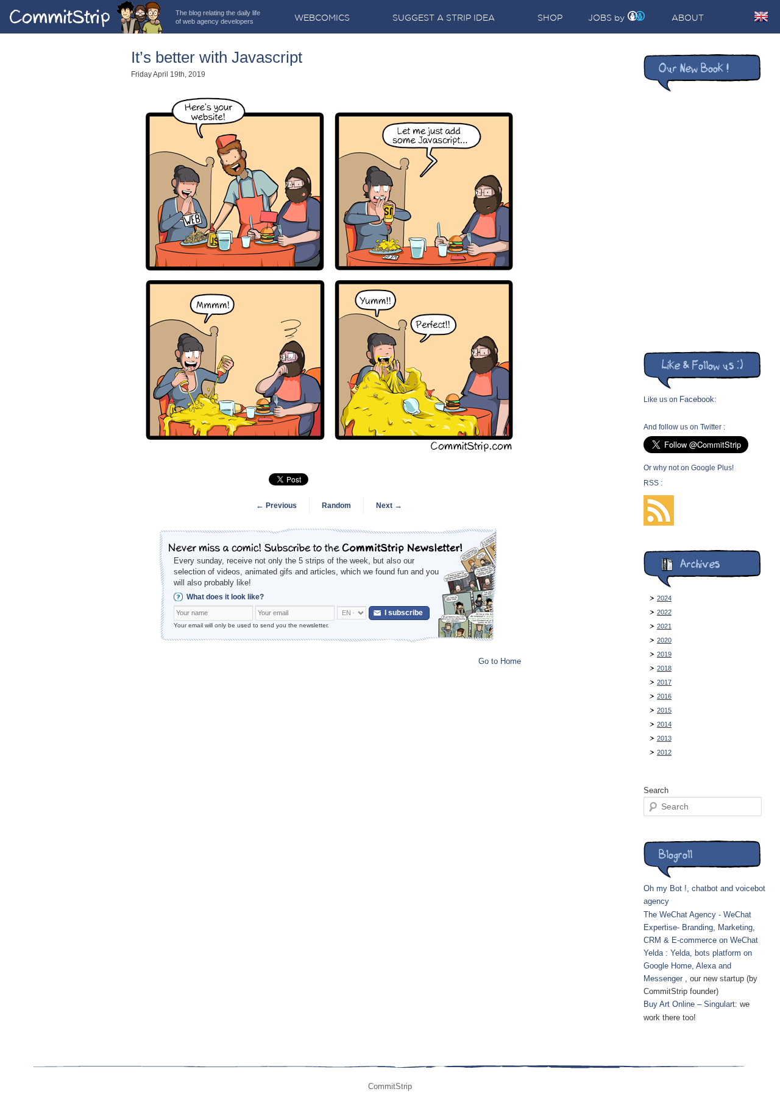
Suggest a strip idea (443, 18)
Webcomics (322, 18)
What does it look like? (225, 597)
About (688, 18)
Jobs (600, 18)
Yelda (653, 953)
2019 (664, 654)
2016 (664, 696)
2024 (664, 598)
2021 (664, 626)
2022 (664, 612)
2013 (664, 738)
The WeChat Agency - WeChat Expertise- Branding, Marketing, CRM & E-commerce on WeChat (701, 927)
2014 (664, 724)
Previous (276, 505)
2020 (664, 640)
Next (389, 505)
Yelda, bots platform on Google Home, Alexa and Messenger (698, 965)
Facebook (696, 399)
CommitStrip (86, 17)
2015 (664, 710)
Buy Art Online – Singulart (689, 1004)
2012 (664, 752)
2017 (664, 682)
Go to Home (499, 661)
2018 (664, 668)
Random (336, 505)
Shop (549, 18)
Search (656, 790)
